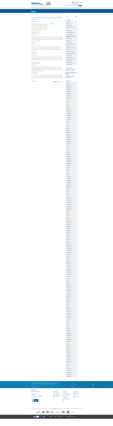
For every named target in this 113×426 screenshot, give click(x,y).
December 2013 (68, 311)
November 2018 (68, 204)
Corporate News (69, 34)
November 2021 (68, 137)
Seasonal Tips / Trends (70, 51)
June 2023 (67, 102)
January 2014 (68, 309)
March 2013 (68, 328)
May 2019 (67, 193)
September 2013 (68, 317)
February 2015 (68, 285)
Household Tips (69, 38)
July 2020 (67, 167)
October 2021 (68, 139)
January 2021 (68, 156)
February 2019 (68, 198)
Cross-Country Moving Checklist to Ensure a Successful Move (71, 69)
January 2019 (68, 200)
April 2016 (68, 261)
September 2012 (68, 339)
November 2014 (68, 291)
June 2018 (67, 213)
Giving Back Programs (76, 396)
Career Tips (68, 49)
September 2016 (68, 252)
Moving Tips (33, 81)
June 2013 (67, 322)
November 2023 (68, 93)
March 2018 (68, 219)
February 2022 (68, 132)
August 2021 (68, 143)
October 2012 (68, 337)
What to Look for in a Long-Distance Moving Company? (70, 76)
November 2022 (68, 115)
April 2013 (68, 326)
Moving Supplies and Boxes (57, 395)
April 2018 (68, 217)
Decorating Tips (69, 64)
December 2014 (68, 289)
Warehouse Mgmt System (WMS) (67, 5)
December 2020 (68, 158)
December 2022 (68, 113)
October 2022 (68, 117)
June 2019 (67, 191)
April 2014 (68, 304)
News (67, 28)
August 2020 (68, 165)
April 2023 (68, 106)
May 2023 (67, 104)
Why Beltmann (75, 391)
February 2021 (68, 154)
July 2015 (67, 278)
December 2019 (68, 180)
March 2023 (68, 108)
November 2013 (68, 313)
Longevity (74, 395)
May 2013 (67, 324)
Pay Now (80, 5)
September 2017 (68, 230)
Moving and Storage (56, 394)
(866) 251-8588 (33, 396)
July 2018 (67, 211)
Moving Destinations (69, 62)
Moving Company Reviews (67, 394)
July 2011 (67, 363)
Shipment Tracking (56, 396)
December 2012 (68, 333)
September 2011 (68, 361)
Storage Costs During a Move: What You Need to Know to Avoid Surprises (71, 73)
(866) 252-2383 (40, 396)
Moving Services (56, 391)
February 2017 (68, 243)
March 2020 (68, 174)
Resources (65, 391)
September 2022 (68, 119)
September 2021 (68, 141)
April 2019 (68, 195)
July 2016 (67, 256)
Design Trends (68, 60)
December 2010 (68, 372)
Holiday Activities (69, 42)
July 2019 (67, 189)
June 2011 (67, 365)
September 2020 (68, 163)
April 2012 (68, 348)
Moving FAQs (65, 397)
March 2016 (68, 263)
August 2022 (68, 121)
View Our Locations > (36, 386)
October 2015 (68, 272)
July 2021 (67, 145)
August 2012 (68, 341)
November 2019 (68, 182)
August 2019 (68, 187)
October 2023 (68, 95)
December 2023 (68, 91)
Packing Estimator (66, 395)
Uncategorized (68, 30)
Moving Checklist (65, 396)
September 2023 (68, 97)
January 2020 (68, 178)
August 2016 (68, 254)
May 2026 (67, 82)
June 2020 (67, 169)
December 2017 (68, 224)
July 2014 (67, 298)
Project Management (75, 5)
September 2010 (68, 376)
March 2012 (68, 350)
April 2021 (68, 150)
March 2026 (68, 84)
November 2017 (68, 226)
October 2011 (68, 359)
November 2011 (68, 357)
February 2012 (68, 352)
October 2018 (68, 206)
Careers (74, 397)
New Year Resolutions (70, 44)
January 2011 (68, 370)
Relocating (68, 21)
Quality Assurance (76, 394)
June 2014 (67, 300)
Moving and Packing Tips (67, 398)
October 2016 (68, 250)
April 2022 (68, 128)
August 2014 (68, 296)
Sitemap (55, 416)
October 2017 (68, 228)
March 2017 (68, 241)
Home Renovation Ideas (70, 53)
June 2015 (67, 280)
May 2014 (67, 302)
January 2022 (68, 134)
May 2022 (67, 126)
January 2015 (68, 287)
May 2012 (67, 346)
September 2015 (68, 274)
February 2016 (68, 265)
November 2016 (68, 248)
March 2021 (68, 152)
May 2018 (67, 215)
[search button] (81, 2)
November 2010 (68, 374)
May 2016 (67, 259)
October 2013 (68, 315)
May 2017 (67, 237)
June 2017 (67, 235)
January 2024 (68, 89)
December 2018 (68, 202)
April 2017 (68, 239)
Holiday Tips (68, 40)
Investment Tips (69, 55)
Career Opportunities (70, 32)
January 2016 (68, 267)
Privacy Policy (60, 416)
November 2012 (68, 335)
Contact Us (80, 4)
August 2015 (68, 276)
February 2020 (68, 176)
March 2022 (68, 130)
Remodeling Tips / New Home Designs (70, 36)
